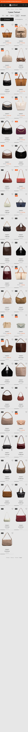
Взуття (12, 15)
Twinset (7, 41)
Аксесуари (23, 15)
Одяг (7, 15)
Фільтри (8, 19)
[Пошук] (4, 5)
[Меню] (1, 5)
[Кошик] (26, 5)
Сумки (17, 15)
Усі (3, 15)
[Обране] (23, 5)
